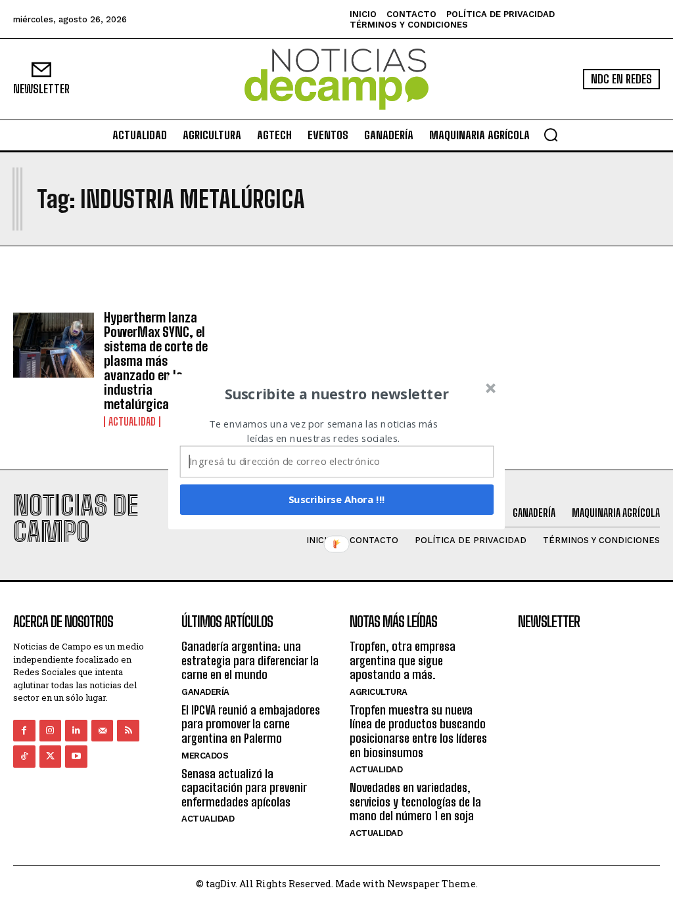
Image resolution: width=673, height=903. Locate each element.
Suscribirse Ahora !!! (337, 499)
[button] (337, 393)
